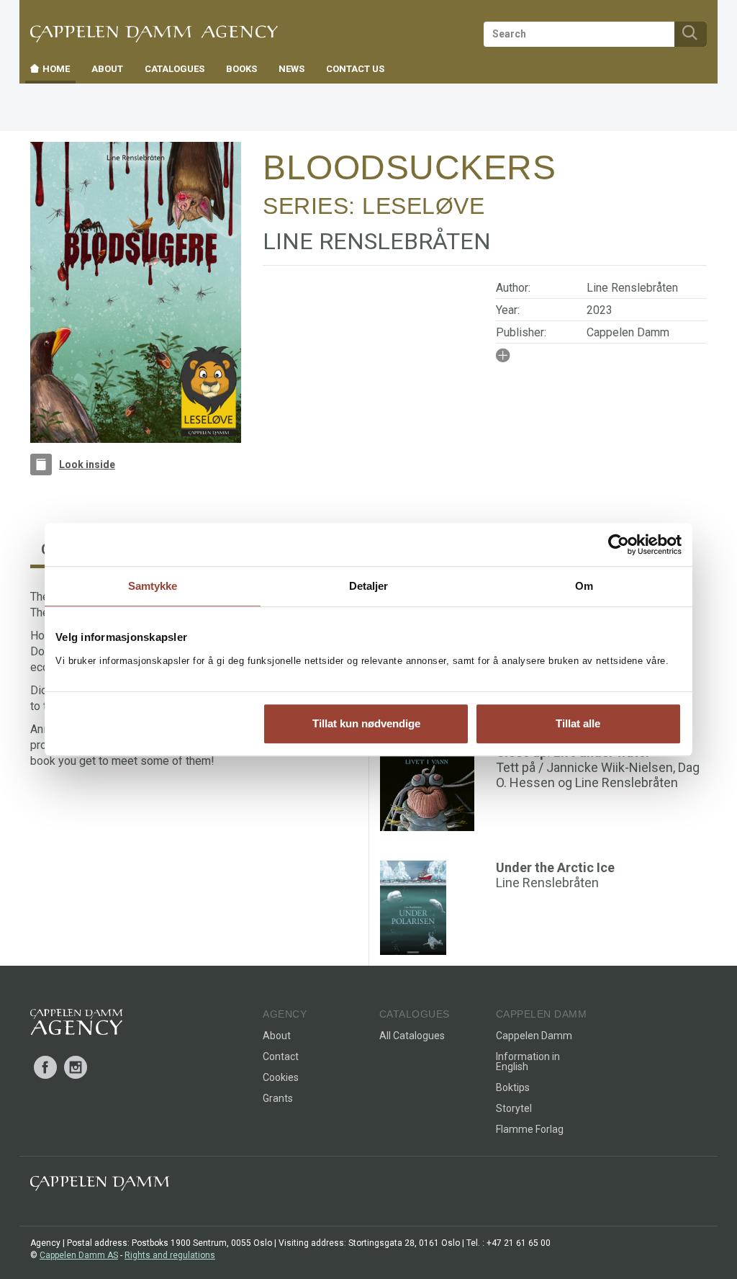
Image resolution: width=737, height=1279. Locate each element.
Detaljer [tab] (369, 586)
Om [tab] (584, 586)
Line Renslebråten (632, 288)
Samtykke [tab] (153, 586)
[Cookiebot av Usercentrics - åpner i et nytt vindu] (619, 544)
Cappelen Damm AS (79, 1255)
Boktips (513, 1087)
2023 (599, 310)
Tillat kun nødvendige (366, 723)
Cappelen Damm (628, 332)
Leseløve (423, 206)
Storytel (514, 1108)
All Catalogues (412, 1035)
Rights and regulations (170, 1255)
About (277, 1035)
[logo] (76, 1025)
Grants (278, 1098)
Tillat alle (578, 723)
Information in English (528, 1061)
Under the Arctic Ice (555, 867)
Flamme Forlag (530, 1129)
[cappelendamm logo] (99, 1186)
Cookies (281, 1077)
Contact (281, 1056)
